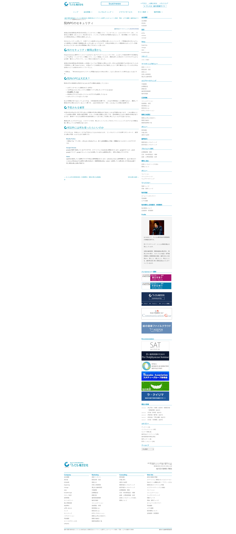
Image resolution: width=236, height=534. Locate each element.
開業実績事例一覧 (147, 122)
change (144, 47)
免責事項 (66, 505)
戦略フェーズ (145, 186)
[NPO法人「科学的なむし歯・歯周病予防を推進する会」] (155, 370)
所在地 (143, 23)
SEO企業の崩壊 (133, 177)
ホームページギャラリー (149, 196)
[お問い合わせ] (153, 4)
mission (144, 35)
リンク (66, 510)
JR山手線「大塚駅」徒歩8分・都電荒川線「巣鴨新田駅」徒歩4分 (159, 409)
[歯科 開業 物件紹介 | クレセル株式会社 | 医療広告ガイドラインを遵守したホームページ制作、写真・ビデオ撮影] (81, 5)
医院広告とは (145, 108)
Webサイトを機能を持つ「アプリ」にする (159, 482)
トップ (75, 12)
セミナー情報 (145, 432)
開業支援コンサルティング (149, 142)
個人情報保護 (68, 503)
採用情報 (66, 498)
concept (144, 38)
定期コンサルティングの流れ (150, 164)
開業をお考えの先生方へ (149, 118)
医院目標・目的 (146, 69)
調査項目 (144, 89)
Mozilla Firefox (71, 139)
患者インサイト (146, 67)
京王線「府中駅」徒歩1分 (154, 412)
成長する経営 (145, 135)
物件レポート (145, 439)
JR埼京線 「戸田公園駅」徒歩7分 (156, 417)
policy (143, 33)
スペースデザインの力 (70, 521)
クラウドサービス (125, 12)
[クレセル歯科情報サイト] (154, 7)
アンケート (145, 427)
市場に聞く (145, 132)
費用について (145, 166)
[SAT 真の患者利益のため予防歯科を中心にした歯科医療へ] (155, 350)
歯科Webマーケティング (121, 29)
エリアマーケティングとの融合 (156, 487)
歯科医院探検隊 (146, 91)
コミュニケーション (147, 101)
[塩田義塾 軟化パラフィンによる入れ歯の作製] (155, 390)
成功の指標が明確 (152, 477)
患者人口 (144, 72)
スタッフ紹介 (145, 59)
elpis (143, 50)
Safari (68, 156)
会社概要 (144, 21)
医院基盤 (144, 130)
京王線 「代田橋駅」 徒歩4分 (155, 419)
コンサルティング (104, 12)
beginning (144, 45)
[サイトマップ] (164, 4)
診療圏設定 (145, 86)
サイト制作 (142, 12)
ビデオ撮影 (145, 200)
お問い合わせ (68, 508)
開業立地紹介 (145, 120)
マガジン (154, 303)
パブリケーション (69, 516)
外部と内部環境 (146, 74)
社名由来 (144, 25)
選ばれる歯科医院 (147, 76)
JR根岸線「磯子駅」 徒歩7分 (155, 415)
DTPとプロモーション (148, 110)
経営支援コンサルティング (149, 144)
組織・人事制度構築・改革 (149, 157)
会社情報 (87, 12)
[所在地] (143, 4)
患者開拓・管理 (146, 103)
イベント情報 (165, 303)
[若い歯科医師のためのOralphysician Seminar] (155, 360)
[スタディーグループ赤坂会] (155, 380)
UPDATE (66, 523)
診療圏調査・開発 (147, 152)
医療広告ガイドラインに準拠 (155, 485)
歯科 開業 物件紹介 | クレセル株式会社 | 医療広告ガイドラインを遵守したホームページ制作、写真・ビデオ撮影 (96, 529)
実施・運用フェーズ (147, 188)
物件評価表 (145, 93)
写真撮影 (144, 198)
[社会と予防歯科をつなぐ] (157, 321)
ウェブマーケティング (148, 178)
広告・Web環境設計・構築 (149, 154)
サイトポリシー (68, 500)
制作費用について (147, 208)
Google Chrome (71, 147)
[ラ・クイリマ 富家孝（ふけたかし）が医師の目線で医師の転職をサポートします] (155, 400)
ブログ (146, 303)
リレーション (145, 174)
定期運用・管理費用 (147, 210)
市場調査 (144, 84)
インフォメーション (147, 429)
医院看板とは (145, 105)
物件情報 (157, 12)
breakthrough (145, 52)
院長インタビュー (147, 441)
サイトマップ (68, 513)
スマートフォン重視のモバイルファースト (159, 479)
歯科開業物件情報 (147, 436)
